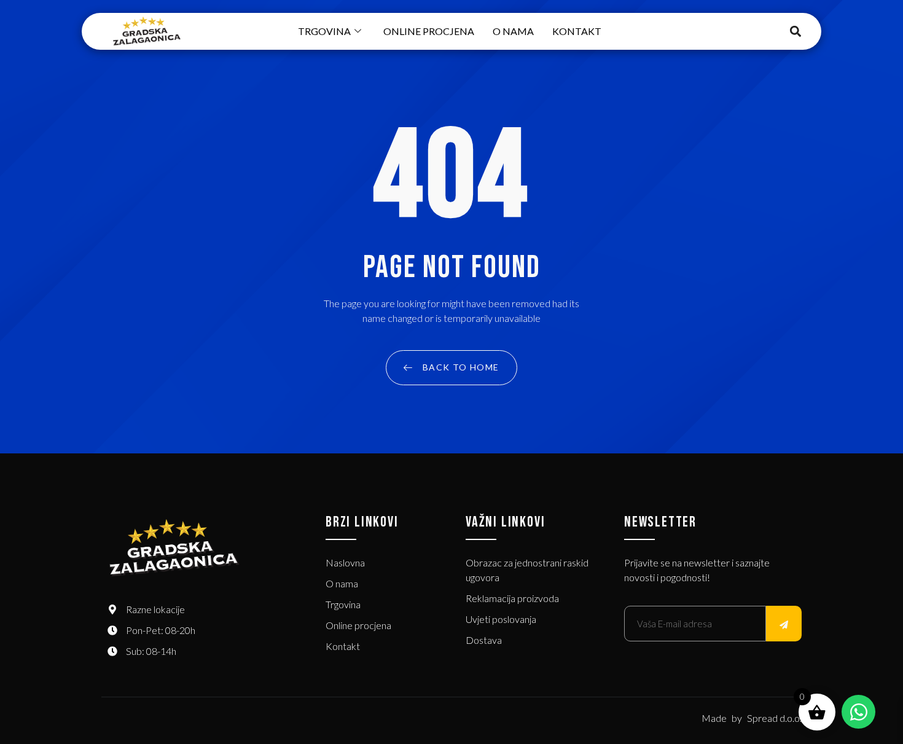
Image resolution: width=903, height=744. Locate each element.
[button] (796, 32)
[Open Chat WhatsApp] (858, 712)
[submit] (784, 623)
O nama (513, 31)
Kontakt (576, 31)
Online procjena (428, 31)
